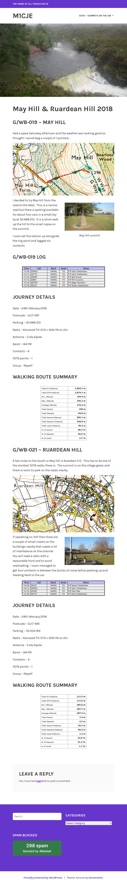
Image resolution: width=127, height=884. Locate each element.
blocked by (42, 849)
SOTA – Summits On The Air (95, 15)
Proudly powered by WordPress (43, 877)
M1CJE (23, 16)
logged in (40, 781)
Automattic (95, 877)
